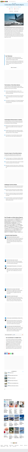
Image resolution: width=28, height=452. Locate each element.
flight (15, 87)
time (22, 228)
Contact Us (21, 445)
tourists (22, 165)
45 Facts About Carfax (6, 436)
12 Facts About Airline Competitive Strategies (11, 424)
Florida (17, 92)
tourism (20, 155)
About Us (2, 445)
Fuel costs (7, 189)
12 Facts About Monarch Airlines (5, 424)
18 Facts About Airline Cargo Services (13, 375)
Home (12, 3)
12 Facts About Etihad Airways (16, 424)
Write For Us (25, 445)
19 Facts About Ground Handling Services (13, 383)
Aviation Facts (11, 11)
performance (20, 31)
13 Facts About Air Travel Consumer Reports (21, 411)
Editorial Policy (6, 445)
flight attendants (10, 159)
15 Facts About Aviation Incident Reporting (10, 411)
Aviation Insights (16, 11)
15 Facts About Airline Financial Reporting (6, 411)
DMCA (7, 446)
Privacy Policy (14, 446)
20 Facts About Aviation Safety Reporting (15, 411)
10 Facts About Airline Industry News (16, 437)
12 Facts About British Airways (22, 423)
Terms (10, 446)
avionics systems (20, 125)
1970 (16, 100)
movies (11, 132)
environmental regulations (19, 193)
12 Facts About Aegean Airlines (22, 437)
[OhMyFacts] (4, 1)
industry (15, 36)
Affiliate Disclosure (3, 446)
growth (18, 223)
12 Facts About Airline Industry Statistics (13, 385)
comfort (17, 122)
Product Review (17, 445)
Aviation (15, 3)
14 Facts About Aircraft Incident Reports (11, 437)
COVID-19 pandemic (10, 197)
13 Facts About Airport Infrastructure (12, 380)
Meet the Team (11, 445)
